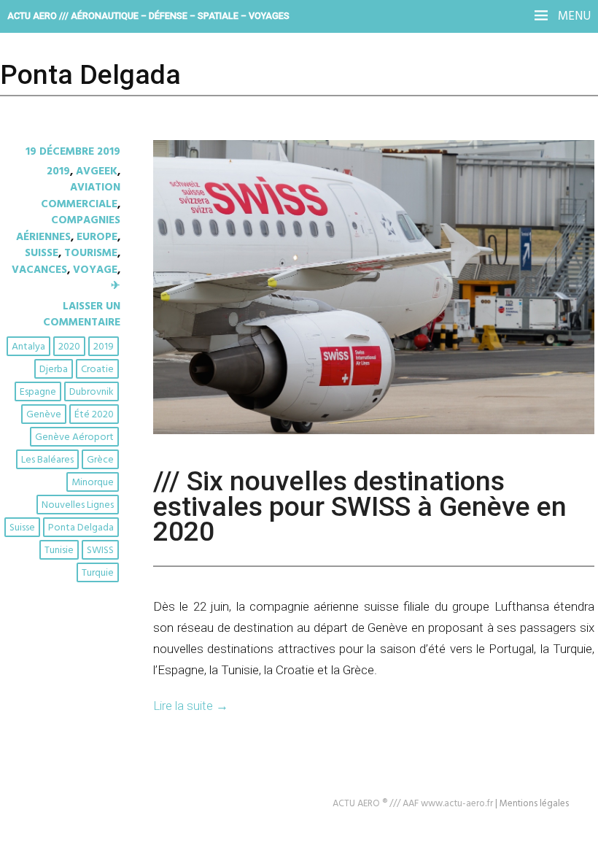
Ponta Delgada (81, 528)
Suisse (41, 253)
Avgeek (96, 171)
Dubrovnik (91, 392)
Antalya (28, 347)
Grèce (100, 460)
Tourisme (90, 253)
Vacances (39, 270)
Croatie (97, 369)
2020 (69, 347)
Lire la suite (190, 705)
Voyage (95, 270)
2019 (58, 171)
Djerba (53, 369)
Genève (43, 414)
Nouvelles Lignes (78, 505)
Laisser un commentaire (81, 314)
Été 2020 (94, 414)
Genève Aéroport (74, 437)
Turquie (98, 573)
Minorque (92, 482)
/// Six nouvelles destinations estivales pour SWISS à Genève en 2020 (360, 506)
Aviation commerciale (80, 195)
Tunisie (59, 550)
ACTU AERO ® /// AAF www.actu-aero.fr (413, 803)
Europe (97, 237)
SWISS (100, 550)
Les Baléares (47, 460)
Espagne (38, 392)
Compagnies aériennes (68, 228)
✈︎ (115, 286)
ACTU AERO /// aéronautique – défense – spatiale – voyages (148, 15)
